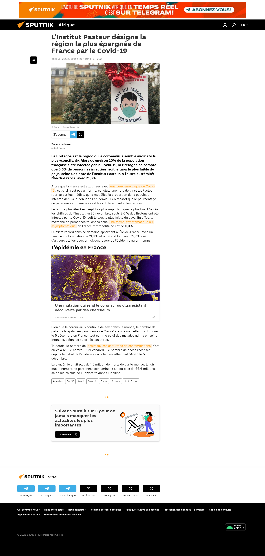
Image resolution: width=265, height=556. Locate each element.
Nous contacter (76, 509)
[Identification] (225, 25)
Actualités (58, 381)
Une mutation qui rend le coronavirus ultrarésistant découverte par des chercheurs (100, 307)
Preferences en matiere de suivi (62, 514)
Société (70, 381)
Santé (81, 381)
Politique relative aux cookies (142, 509)
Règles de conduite (220, 509)
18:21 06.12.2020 (60, 58)
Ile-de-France (131, 381)
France (104, 381)
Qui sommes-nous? (28, 509)
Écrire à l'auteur (58, 148)
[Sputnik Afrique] (37, 29)
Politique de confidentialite (105, 509)
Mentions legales (54, 509)
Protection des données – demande (184, 509)
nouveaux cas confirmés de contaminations (119, 346)
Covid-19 (92, 381)
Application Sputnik (28, 514)
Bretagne (116, 381)
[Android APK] (235, 528)
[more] (154, 317)
